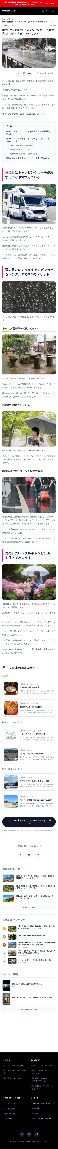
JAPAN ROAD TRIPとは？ (43, 1103)
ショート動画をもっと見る (29, 1009)
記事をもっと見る (29, 907)
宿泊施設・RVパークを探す (14, 1072)
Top (3, 19)
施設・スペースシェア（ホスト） (41, 1072)
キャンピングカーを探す (14, 1065)
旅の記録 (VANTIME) (12, 1078)
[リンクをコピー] (24, 73)
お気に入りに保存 (46, 73)
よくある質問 (9, 1108)
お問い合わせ (9, 1113)
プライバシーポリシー (41, 1118)
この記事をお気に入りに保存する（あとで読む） (31, 821)
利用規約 (35, 1113)
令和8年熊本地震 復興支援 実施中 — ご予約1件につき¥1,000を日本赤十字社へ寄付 (30, 3)
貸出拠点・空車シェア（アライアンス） (41, 1079)
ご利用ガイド (9, 1103)
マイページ (8, 1118)
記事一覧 (10, 19)
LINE (29, 73)
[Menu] (53, 11)
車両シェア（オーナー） (42, 1065)
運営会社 (35, 1108)
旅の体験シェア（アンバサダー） (42, 1087)
